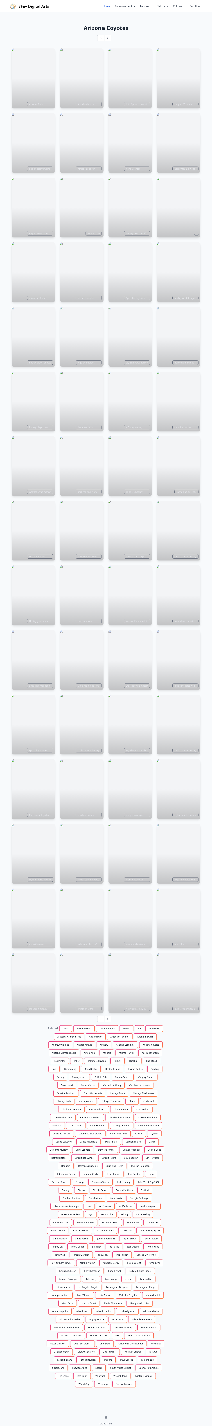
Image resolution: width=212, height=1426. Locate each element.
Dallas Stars (111, 1141)
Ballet (76, 1060)
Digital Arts (106, 1423)
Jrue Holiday (122, 1254)
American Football (119, 1036)
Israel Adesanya (105, 1230)
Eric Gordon (134, 1173)
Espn (151, 1173)
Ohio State (104, 1343)
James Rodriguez (106, 1238)
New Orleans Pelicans (139, 1335)
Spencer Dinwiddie (149, 1367)
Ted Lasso (64, 1375)
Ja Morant (127, 1230)
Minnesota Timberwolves (67, 1327)
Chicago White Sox (111, 1101)
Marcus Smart (88, 1303)
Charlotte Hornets (92, 1093)
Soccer (98, 1367)
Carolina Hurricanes (139, 1085)
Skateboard (58, 1367)
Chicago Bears (117, 1093)
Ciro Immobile (121, 1109)
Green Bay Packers (70, 1214)
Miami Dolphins (60, 1311)
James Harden (82, 1238)
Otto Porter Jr (109, 1351)
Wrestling (103, 1384)
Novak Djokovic (57, 1343)
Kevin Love (154, 1262)
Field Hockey (123, 1182)
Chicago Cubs (86, 1101)
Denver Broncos (106, 1149)
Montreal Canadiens (71, 1335)
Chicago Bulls (64, 1101)
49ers (66, 1028)
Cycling (154, 1133)
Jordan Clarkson (81, 1254)
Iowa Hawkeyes (81, 1230)
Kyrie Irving (111, 1278)
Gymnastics (107, 1214)
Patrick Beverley (88, 1359)
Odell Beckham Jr (82, 1343)
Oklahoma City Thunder (130, 1343)
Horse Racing (143, 1214)
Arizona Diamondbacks (64, 1052)
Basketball (151, 1060)
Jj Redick (96, 1246)
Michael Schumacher (70, 1319)
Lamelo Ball (146, 1278)
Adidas (126, 1028)
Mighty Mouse (96, 1319)
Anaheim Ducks (145, 1036)
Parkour (153, 1351)
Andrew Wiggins (60, 1044)
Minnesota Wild (149, 1327)
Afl (139, 1028)
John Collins (153, 1246)
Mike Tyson (118, 1319)
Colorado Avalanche (148, 1125)
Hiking (124, 1214)
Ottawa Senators (86, 1351)
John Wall (60, 1254)
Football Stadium (71, 1198)
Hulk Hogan (133, 1222)
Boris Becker (90, 1068)
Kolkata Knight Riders (140, 1270)
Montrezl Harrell (98, 1335)
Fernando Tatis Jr (100, 1182)
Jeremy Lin (57, 1246)
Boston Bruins (112, 1068)
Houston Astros (61, 1222)
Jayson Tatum (151, 1238)
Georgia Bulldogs (139, 1198)
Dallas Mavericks (88, 1141)
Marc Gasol (67, 1303)
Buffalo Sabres (122, 1077)
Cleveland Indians (147, 1117)
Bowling (155, 1068)
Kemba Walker (87, 1262)
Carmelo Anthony (112, 1085)
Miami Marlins (103, 1311)
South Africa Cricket (120, 1367)
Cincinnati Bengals (71, 1109)
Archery (104, 1044)
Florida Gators (100, 1190)
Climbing (56, 1125)
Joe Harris (114, 1246)
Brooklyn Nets (79, 1077)
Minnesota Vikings (123, 1327)
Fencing (79, 1182)
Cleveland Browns (63, 1117)
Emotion (195, 6)
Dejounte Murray (59, 1149)
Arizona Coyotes (151, 1044)
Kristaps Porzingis (68, 1278)
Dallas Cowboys (64, 1141)
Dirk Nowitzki (152, 1157)
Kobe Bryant (114, 1270)
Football (145, 1190)
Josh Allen (102, 1254)
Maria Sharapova (113, 1303)
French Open (95, 1198)
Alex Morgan (95, 1036)
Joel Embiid (133, 1246)
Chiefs (132, 1101)
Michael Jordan (127, 1311)
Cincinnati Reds (97, 1109)
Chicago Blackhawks (143, 1093)
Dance (152, 1141)
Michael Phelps (151, 1311)
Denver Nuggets (131, 1149)
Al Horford (154, 1028)
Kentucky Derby (111, 1262)
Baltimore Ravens (97, 1060)
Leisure (144, 6)
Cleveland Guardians (119, 1117)
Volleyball (100, 1375)
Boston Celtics (135, 1068)
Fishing (66, 1190)
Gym (90, 1214)
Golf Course (105, 1206)
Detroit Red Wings (84, 1157)
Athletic (107, 1052)
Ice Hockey (152, 1222)
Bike (54, 1068)
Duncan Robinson (140, 1165)
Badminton (59, 1060)
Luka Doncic (105, 1295)
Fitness (81, 1190)
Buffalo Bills (101, 1077)
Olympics (156, 1343)
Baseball (133, 1060)
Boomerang (70, 1068)
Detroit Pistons (59, 1157)
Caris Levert (67, 1085)
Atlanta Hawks (126, 1052)
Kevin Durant (134, 1262)
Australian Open (150, 1052)
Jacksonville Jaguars (150, 1230)
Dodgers (65, 1165)
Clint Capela (76, 1125)
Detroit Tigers (109, 1157)
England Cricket (91, 1173)
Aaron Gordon (84, 1028)
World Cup (84, 1384)
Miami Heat (82, 1311)
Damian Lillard (133, 1141)
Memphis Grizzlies (139, 1303)
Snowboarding (79, 1367)
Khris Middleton (67, 1270)
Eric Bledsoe (113, 1173)
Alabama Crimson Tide (69, 1036)
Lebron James (63, 1287)
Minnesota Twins (97, 1327)
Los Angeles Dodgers (117, 1287)
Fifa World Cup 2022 (148, 1182)
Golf (89, 1206)
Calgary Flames (146, 1077)
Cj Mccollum (142, 1109)
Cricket (138, 1133)
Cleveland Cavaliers (90, 1117)
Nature (161, 6)
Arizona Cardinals (125, 1044)
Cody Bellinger (97, 1125)
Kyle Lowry (91, 1278)
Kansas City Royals (146, 1254)
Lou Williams (83, 1295)
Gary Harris (116, 1198)
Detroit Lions (154, 1149)
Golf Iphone (125, 1206)
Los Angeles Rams (59, 1295)
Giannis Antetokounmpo (66, 1206)
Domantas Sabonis (88, 1165)
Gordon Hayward (148, 1206)
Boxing (60, 1077)
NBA (117, 1335)
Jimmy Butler (77, 1246)
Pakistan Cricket (132, 1351)
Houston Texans (110, 1222)
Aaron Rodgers (107, 1028)
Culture (177, 6)
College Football (121, 1125)
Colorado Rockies (61, 1133)
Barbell (117, 1060)
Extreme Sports (59, 1182)
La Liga (128, 1278)
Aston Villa (89, 1052)
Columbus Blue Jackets (90, 1133)
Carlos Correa (88, 1085)
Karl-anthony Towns (61, 1262)
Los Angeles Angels (88, 1287)
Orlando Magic (61, 1351)
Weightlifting (120, 1375)
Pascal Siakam (64, 1359)
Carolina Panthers (66, 1093)
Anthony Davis (84, 1044)
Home (106, 6)
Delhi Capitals (83, 1149)
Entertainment (123, 6)
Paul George (126, 1359)
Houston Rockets (85, 1222)
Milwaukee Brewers (142, 1319)
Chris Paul (148, 1101)
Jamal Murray (60, 1238)
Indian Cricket (57, 1230)
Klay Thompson (92, 1270)
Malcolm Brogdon (128, 1295)
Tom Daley (82, 1375)
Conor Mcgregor (118, 1133)
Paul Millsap (147, 1359)
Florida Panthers (124, 1190)
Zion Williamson (124, 1384)
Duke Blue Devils (114, 1165)
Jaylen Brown (129, 1238)
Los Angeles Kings (145, 1287)
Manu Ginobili (153, 1295)
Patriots (108, 1359)
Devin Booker (131, 1157)
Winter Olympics (143, 1375)
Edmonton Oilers (66, 1173)
